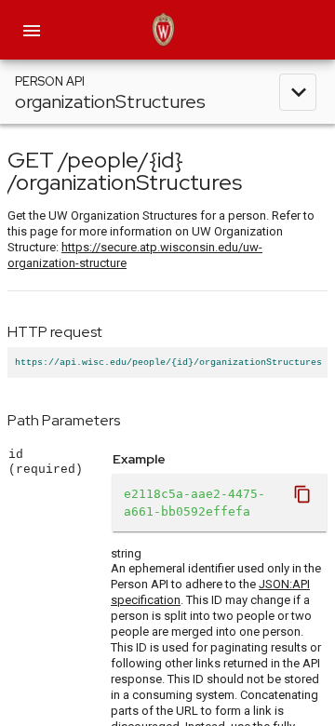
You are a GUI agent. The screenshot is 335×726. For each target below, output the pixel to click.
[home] (167, 30)
